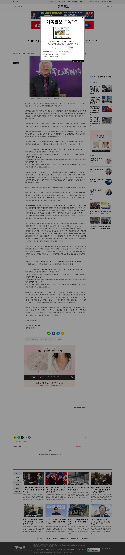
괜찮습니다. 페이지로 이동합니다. (52, 56)
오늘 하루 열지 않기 (78, 61)
